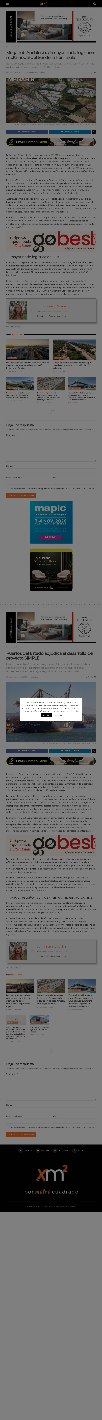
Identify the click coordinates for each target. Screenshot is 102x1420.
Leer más (57, 715)
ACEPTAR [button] (46, 715)
